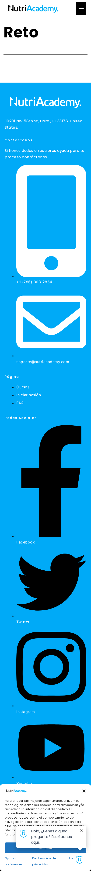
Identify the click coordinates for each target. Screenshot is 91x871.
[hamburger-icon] (81, 8)
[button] (84, 791)
